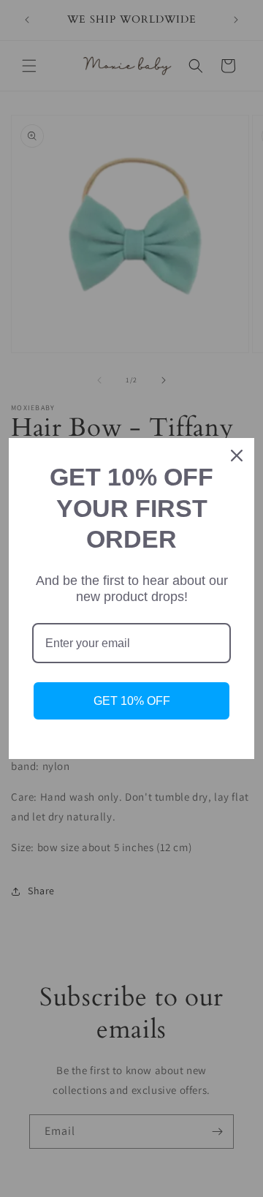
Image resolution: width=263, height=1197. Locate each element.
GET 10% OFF (132, 701)
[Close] (236, 455)
